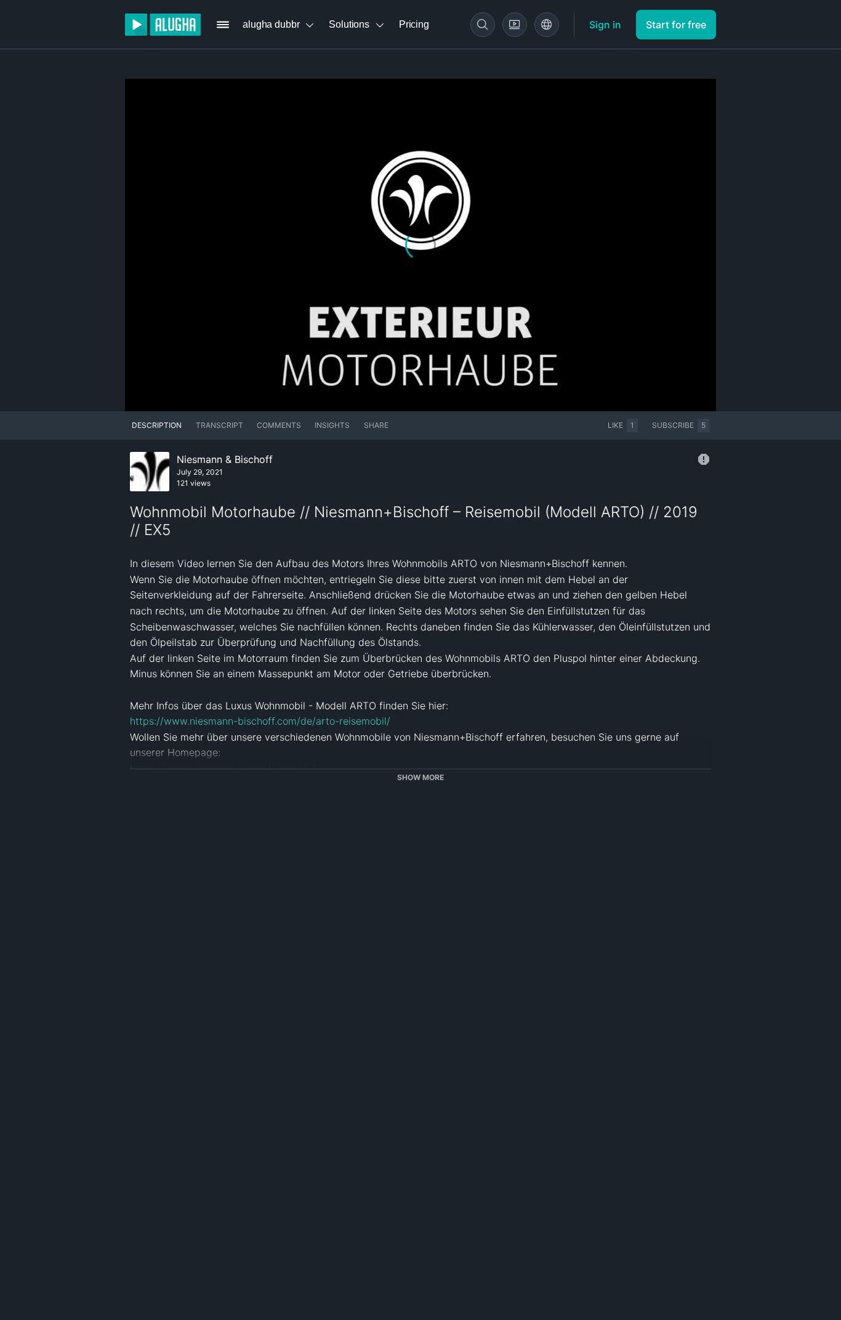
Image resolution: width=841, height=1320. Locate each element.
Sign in (605, 24)
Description (157, 425)
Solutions (349, 24)
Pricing (414, 24)
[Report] (703, 459)
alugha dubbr (271, 24)
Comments (279, 425)
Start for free (676, 24)
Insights (332, 425)
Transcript (219, 425)
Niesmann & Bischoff (225, 459)
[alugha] (163, 25)
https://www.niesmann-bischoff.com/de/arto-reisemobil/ (260, 721)
